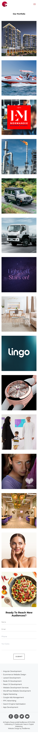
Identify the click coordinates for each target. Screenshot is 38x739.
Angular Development (12, 671)
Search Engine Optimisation (14, 704)
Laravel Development (12, 678)
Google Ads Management (13, 697)
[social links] (11, 716)
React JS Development (12, 684)
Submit (19, 656)
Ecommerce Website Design (14, 675)
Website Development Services (15, 688)
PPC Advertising (9, 701)
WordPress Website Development (17, 691)
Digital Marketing (10, 694)
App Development (10, 707)
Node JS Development (12, 681)
